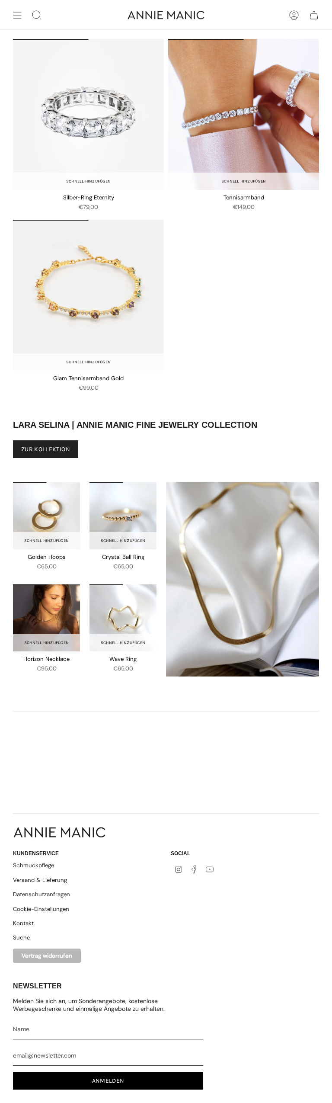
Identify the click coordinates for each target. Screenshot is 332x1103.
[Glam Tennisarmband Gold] (88, 295)
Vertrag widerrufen (47, 955)
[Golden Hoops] (46, 515)
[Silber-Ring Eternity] (88, 114)
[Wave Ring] (122, 617)
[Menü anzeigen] (17, 15)
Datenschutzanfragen (41, 894)
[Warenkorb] (314, 15)
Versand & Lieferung (40, 880)
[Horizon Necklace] (46, 617)
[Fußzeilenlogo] (59, 832)
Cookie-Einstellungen (41, 909)
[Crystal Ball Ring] (122, 515)
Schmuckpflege (33, 865)
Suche (21, 937)
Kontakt (23, 923)
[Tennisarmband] (243, 114)
